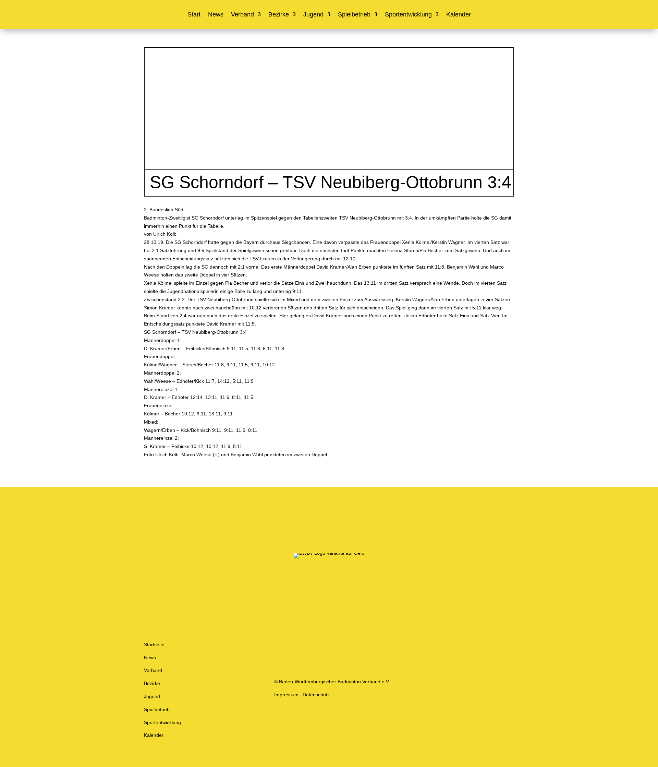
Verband (242, 15)
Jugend (313, 15)
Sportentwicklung (408, 15)
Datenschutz (316, 694)
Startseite (154, 644)
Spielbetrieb (354, 15)
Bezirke (278, 15)
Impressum (286, 694)
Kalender (458, 15)
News (215, 15)
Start (193, 15)
